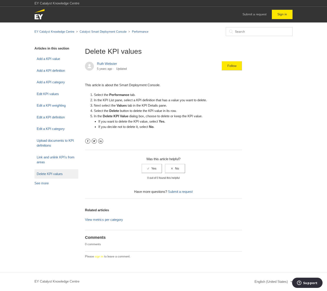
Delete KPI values (50, 174)
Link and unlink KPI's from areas (56, 159)
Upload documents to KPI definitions (55, 143)
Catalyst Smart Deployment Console (103, 31)
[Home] (39, 18)
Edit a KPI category (51, 129)
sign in (99, 256)
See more (41, 183)
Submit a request (254, 14)
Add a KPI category (51, 82)
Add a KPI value (48, 59)
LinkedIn (100, 141)
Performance (140, 31)
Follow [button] (231, 66)
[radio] (152, 168)
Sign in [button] (282, 14)
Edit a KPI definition (51, 117)
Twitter (94, 141)
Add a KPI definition (51, 70)
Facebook (88, 141)
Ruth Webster (107, 64)
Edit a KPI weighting (51, 105)
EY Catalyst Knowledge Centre (54, 31)
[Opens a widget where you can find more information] (307, 283)
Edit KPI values (48, 94)
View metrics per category (104, 219)
